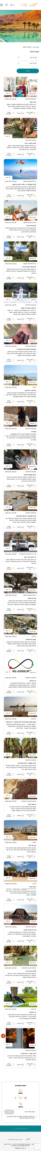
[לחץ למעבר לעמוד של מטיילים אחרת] (20, 583)
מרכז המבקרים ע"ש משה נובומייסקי (26, 516)
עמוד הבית (36, 47)
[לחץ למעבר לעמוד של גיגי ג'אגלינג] (20, 665)
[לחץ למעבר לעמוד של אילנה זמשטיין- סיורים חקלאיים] (20, 748)
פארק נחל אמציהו (31, 639)
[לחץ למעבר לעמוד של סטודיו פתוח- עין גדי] (20, 128)
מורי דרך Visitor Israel (30, 930)
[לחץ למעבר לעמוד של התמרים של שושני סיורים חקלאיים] (20, 334)
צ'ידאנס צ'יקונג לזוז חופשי (28, 308)
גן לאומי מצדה (32, 804)
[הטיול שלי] (1, 5)
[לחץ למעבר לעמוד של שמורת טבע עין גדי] (20, 956)
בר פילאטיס (32, 1012)
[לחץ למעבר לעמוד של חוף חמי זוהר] (20, 830)
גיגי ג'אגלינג (32, 681)
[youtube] (25, 1098)
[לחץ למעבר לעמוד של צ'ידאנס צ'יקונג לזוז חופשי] (20, 293)
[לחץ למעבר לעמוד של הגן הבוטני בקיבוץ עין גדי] (20, 251)
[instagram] (20, 1098)
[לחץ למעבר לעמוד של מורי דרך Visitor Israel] (20, 915)
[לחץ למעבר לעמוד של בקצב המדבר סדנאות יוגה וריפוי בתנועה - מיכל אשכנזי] (20, 707)
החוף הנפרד (32, 887)
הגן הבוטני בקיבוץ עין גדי (29, 267)
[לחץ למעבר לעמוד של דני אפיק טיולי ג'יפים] (20, 542)
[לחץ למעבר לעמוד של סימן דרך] (20, 416)
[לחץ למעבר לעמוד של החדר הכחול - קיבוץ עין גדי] (20, 1038)
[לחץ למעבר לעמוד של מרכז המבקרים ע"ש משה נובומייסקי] (20, 501)
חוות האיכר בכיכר (31, 225)
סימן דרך (33, 431)
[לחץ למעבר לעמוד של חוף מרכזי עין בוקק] (20, 375)
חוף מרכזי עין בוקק (30, 390)
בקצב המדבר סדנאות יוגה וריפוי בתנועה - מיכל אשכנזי (20, 722)
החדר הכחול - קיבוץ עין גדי (28, 1053)
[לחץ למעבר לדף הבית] (28, 1139)
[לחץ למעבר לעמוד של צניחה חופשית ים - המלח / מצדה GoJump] (20, 169)
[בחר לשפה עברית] (12, 5)
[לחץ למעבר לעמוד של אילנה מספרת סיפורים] (20, 459)
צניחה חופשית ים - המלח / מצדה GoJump (24, 184)
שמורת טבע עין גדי (30, 971)
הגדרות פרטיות (8, 1144)
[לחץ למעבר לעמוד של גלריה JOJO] (20, 87)
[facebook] (16, 1098)
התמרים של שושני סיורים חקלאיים (26, 349)
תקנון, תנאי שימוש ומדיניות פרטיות (21, 1144)
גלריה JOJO (33, 102)
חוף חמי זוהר (32, 845)
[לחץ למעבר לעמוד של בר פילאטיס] (20, 997)
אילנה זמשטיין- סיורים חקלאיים (27, 763)
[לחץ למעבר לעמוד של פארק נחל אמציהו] (20, 624)
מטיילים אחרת (32, 598)
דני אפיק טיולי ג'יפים (30, 557)
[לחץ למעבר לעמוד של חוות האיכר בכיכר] (20, 210)
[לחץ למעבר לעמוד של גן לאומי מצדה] (20, 789)
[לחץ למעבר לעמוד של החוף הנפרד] (20, 871)
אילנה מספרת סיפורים (30, 475)
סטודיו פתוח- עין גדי (30, 143)
